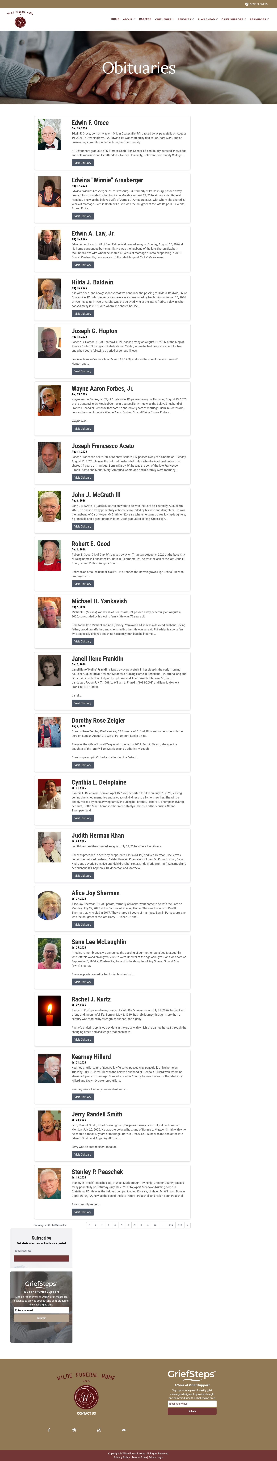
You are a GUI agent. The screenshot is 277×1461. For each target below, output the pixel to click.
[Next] (188, 1225)
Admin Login (156, 1457)
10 (155, 1225)
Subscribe (41, 1258)
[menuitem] (115, 19)
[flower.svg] (74, 1430)
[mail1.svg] (124, 1430)
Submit (41, 1318)
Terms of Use (139, 1457)
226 (171, 1225)
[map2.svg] (98, 1430)
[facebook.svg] (49, 1430)
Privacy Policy (122, 1457)
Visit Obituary (82, 163)
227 (180, 1225)
